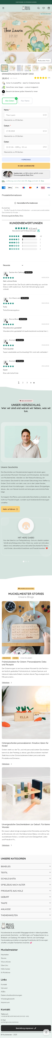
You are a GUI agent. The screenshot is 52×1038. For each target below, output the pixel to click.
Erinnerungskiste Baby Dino (12, 216)
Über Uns (4, 965)
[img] (8, 278)
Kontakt (4, 984)
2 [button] (22, 382)
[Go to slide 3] (28, 561)
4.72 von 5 (33, 228)
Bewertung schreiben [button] (26, 255)
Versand (4, 988)
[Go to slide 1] (23, 561)
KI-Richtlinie (5, 972)
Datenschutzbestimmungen (11, 995)
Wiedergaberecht (7, 999)
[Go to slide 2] (26, 561)
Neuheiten (5, 954)
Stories (3, 958)
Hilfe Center (5, 969)
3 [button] (27, 382)
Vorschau (26, 159)
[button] (40, 77)
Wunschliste (6, 962)
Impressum (5, 1002)
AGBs (3, 991)
